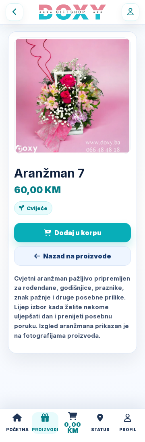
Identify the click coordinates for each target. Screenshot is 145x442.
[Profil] (130, 12)
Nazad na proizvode (77, 256)
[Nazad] (14, 12)
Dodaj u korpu (78, 233)
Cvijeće (37, 208)
